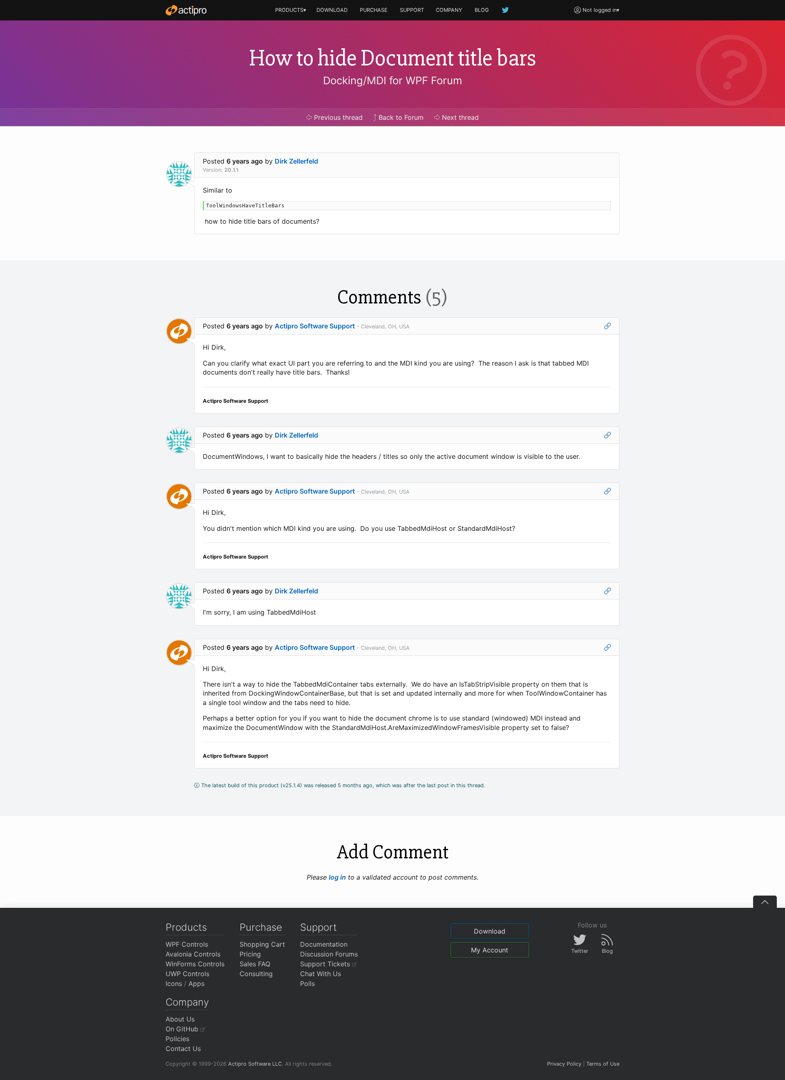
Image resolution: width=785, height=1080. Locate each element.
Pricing (250, 954)
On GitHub (183, 1029)
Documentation (324, 944)
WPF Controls (187, 944)
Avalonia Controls (193, 954)
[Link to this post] (607, 326)
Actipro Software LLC (255, 1064)
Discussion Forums (329, 954)
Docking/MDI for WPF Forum (392, 80)
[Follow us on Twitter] (506, 10)
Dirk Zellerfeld (296, 161)
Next (459, 117)
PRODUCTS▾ (290, 10)
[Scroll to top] (765, 902)
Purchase (261, 927)
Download (489, 931)
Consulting (256, 974)
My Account (489, 950)
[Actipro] (186, 10)
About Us (180, 1019)
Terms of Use (602, 1064)
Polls (307, 983)
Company (187, 1002)
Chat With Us (320, 974)
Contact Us (183, 1048)
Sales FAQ (255, 964)
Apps (196, 983)
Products (186, 927)
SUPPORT (412, 10)
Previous (337, 117)
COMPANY (449, 10)
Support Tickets (326, 964)
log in (337, 877)
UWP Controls (187, 974)
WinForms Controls (195, 964)
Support (318, 927)
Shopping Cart (262, 944)
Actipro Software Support (315, 326)
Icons (174, 983)
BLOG (482, 10)
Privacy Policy (564, 1064)
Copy (600, 209)
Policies (177, 1039)
